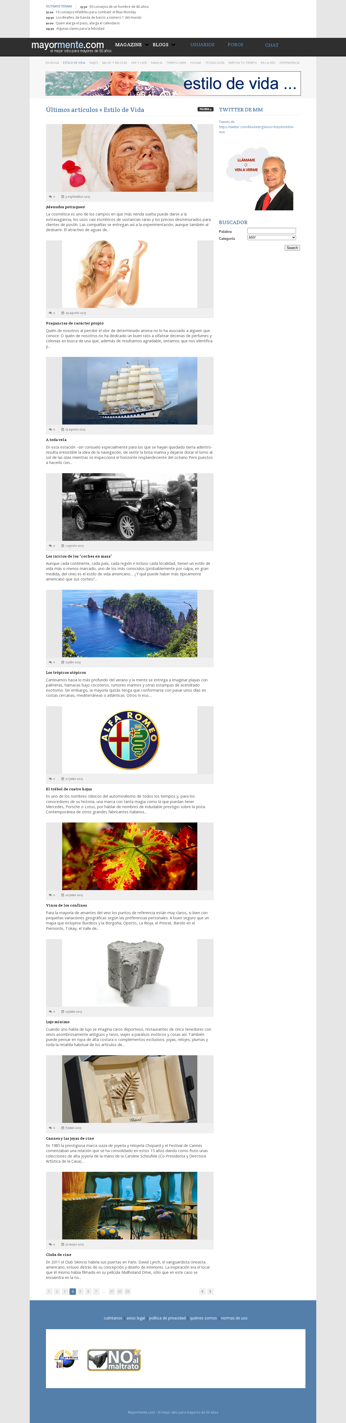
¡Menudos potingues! (65, 206)
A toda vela (56, 439)
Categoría (227, 239)
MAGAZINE (128, 44)
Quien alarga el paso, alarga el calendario (88, 23)
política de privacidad (167, 1318)
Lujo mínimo (57, 1021)
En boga (52, 63)
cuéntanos (113, 1318)
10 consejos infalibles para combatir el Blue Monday (96, 12)
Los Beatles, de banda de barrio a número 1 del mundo (99, 17)
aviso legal (136, 1318)
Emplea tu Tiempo (242, 63)
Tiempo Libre (176, 63)
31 (112, 1291)
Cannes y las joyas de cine (70, 1138)
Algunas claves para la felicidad (80, 28)
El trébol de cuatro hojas (69, 789)
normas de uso (234, 1318)
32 (120, 1291)
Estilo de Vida (74, 63)
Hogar (195, 63)
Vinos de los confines (66, 905)
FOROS (235, 44)
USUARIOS (202, 44)
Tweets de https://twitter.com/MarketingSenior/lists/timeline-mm (256, 127)
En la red (268, 63)
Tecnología (214, 63)
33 (127, 1291)
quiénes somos (203, 1318)
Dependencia (290, 63)
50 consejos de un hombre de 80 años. (119, 6)
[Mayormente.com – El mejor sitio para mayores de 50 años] (71, 46)
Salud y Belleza (114, 63)
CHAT (272, 45)
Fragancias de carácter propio (75, 323)
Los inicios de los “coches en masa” (79, 556)
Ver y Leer (139, 63)
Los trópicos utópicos (66, 672)
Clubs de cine (58, 1254)
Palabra (225, 232)
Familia (156, 63)
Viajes (93, 63)
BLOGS (160, 44)
